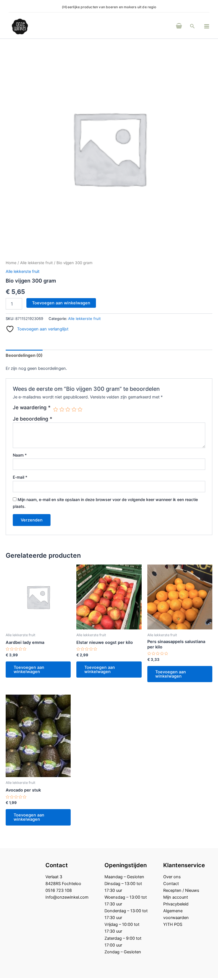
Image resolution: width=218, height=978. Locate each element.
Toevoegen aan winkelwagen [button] (29, 669)
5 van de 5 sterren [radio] (80, 409)
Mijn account (175, 897)
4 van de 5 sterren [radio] (74, 409)
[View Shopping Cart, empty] (178, 26)
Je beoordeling (32, 419)
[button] (192, 26)
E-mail (20, 477)
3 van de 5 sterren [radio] (67, 409)
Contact (171, 883)
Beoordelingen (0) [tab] (24, 355)
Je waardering (32, 407)
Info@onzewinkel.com (67, 897)
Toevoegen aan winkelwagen (61, 303)
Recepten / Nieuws (181, 890)
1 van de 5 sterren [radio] (55, 409)
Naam (20, 455)
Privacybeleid (175, 904)
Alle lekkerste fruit (36, 262)
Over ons (172, 876)
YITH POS (172, 924)
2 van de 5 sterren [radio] (61, 409)
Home (11, 262)
